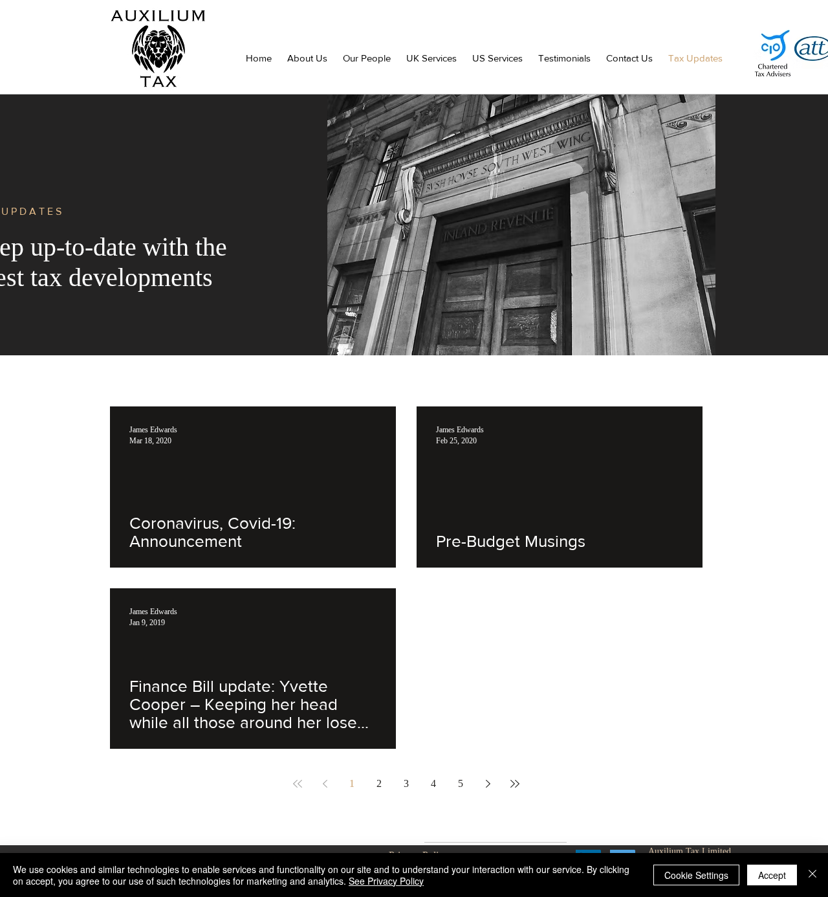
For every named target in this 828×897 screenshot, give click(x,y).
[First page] (297, 783)
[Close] (812, 875)
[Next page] (487, 783)
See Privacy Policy (386, 880)
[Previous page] (324, 783)
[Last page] (515, 783)
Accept (772, 875)
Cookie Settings (696, 875)
